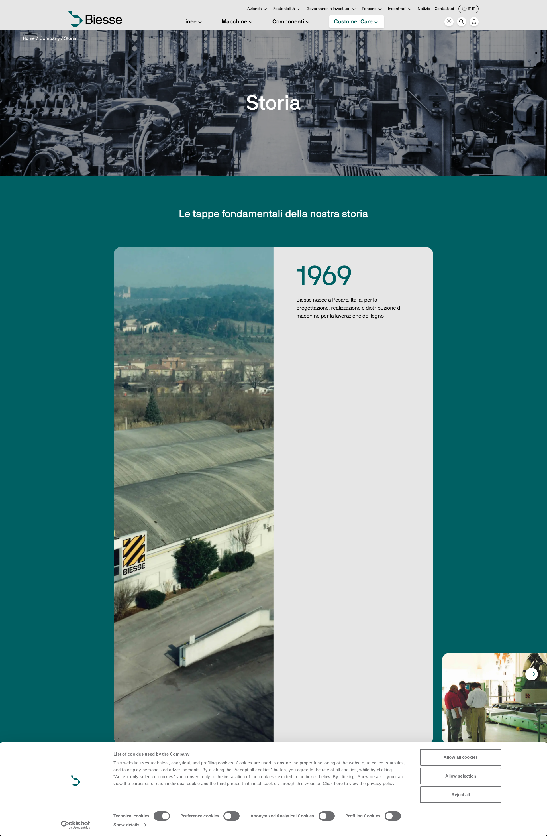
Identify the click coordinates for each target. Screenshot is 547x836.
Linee (189, 22)
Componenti (288, 22)
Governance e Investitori (328, 9)
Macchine (234, 22)
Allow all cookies (461, 757)
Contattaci (444, 9)
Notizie (424, 9)
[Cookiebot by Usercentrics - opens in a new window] (76, 825)
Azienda (254, 9)
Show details (126, 824)
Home (29, 38)
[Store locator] (449, 21)
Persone (369, 9)
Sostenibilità (284, 9)
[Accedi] (474, 21)
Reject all (461, 794)
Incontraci (397, 9)
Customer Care (353, 22)
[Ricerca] (461, 21)
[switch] (231, 816)
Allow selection (460, 776)
